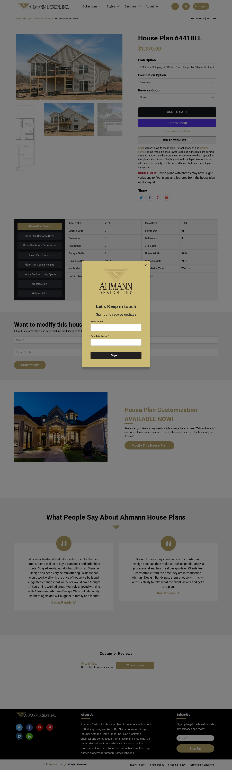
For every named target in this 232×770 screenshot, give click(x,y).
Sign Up (116, 355)
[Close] (145, 265)
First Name (97, 321)
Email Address (100, 336)
